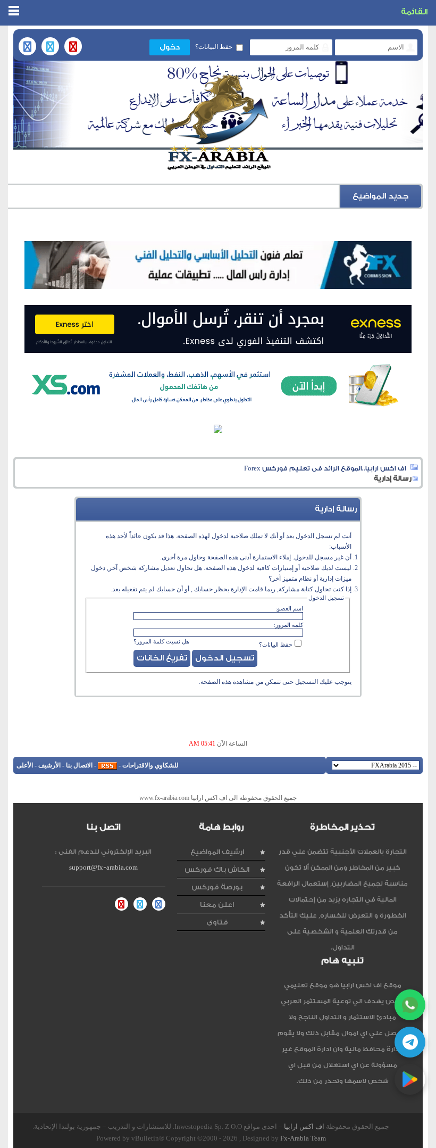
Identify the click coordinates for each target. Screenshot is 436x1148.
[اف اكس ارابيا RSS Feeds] (107, 765)
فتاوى (217, 922)
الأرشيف (49, 765)
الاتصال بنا (79, 765)
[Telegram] (410, 1042)
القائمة (414, 11)
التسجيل (306, 682)
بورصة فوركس (216, 887)
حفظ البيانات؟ (213, 47)
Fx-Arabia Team (303, 1138)
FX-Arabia (218, 122)
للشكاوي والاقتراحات (150, 765)
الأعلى (24, 765)
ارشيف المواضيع (217, 852)
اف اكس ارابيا (304, 1126)
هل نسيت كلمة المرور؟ (161, 641)
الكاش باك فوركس (217, 869)
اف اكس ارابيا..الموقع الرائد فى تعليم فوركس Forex (325, 468)
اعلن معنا (217, 905)
